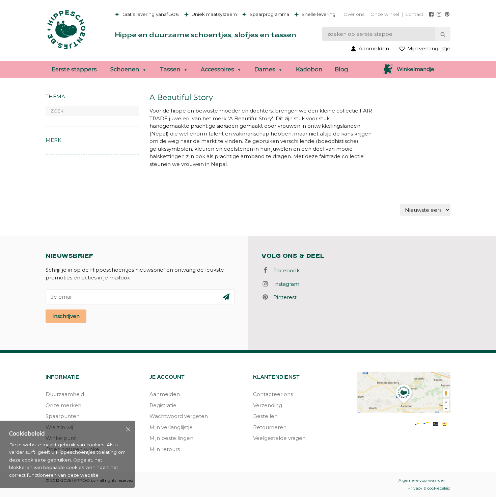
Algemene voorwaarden (421, 480)
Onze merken (63, 405)
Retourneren (269, 427)
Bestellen (265, 416)
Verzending (267, 405)
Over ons (353, 14)
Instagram (284, 284)
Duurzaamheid (65, 394)
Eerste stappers (74, 69)
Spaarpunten (63, 416)
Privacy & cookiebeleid (429, 488)
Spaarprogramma (268, 14)
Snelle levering (317, 14)
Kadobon (309, 69)
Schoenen (124, 69)
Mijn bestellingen (171, 438)
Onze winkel (384, 14)
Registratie (162, 405)
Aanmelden (164, 394)
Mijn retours (164, 449)
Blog (341, 69)
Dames (264, 69)
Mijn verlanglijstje (171, 427)
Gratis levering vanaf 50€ (150, 14)
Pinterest (283, 297)
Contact (414, 14)
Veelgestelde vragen (279, 438)
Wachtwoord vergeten (178, 416)
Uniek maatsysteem (213, 14)
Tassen (170, 69)
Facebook (284, 270)
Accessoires (217, 69)
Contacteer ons (273, 394)
